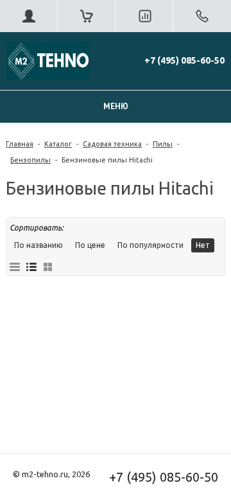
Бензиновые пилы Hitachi (107, 160)
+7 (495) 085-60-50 (184, 60)
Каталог (58, 144)
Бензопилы (30, 160)
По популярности (150, 245)
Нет (203, 245)
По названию (38, 245)
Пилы (163, 144)
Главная (19, 144)
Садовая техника (112, 144)
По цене (90, 245)
